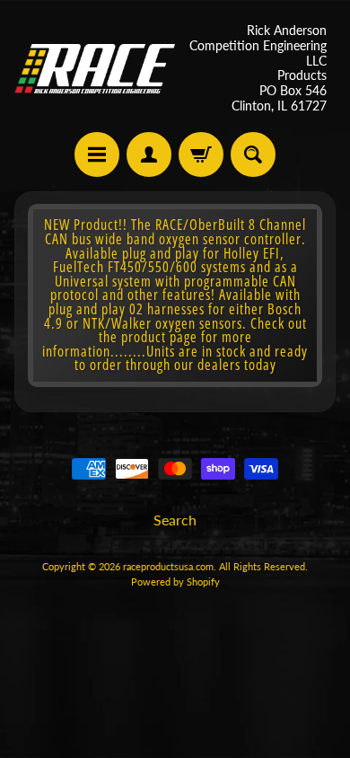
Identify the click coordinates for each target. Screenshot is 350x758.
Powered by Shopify (175, 581)
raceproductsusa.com (168, 566)
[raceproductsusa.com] (94, 68)
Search (175, 519)
